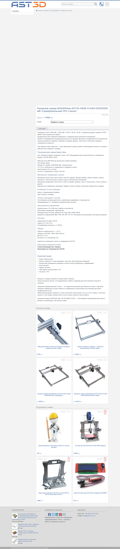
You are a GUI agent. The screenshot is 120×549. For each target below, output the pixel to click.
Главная (40, 10)
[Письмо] (64, 514)
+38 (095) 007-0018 (91, 513)
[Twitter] (53, 514)
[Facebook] (49, 514)
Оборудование (55, 10)
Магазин (46, 10)
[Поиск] (95, 4)
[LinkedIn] (56, 514)
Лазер (39, 122)
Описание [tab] (42, 128)
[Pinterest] (60, 514)
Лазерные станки (66, 10)
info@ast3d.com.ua (88, 516)
